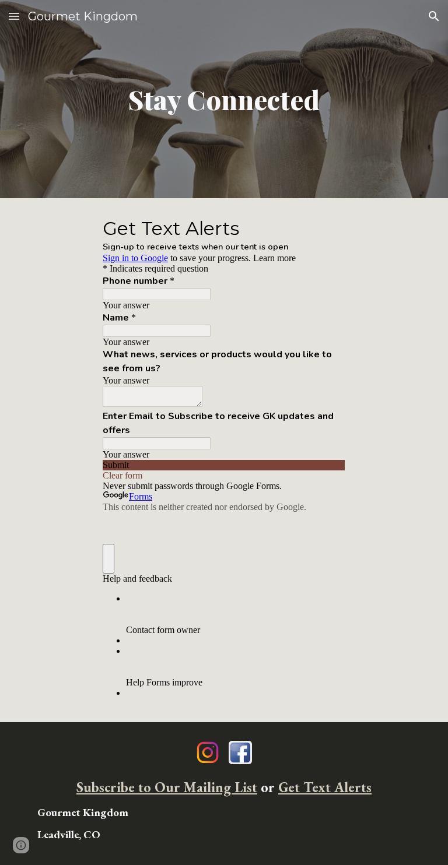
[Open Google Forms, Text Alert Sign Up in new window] (328, 227)
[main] (223, 99)
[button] (14, 16)
